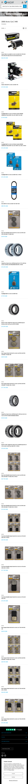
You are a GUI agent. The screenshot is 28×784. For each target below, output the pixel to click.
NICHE (2, 52)
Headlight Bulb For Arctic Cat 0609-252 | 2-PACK (11, 174)
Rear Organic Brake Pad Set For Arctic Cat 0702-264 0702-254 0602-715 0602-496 (13, 354)
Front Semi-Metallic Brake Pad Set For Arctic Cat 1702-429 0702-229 (13, 597)
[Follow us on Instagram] (5, 756)
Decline (13, 777)
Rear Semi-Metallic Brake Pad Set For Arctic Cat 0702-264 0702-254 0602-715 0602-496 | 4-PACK (13, 476)
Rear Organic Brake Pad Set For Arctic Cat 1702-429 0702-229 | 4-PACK (13, 689)
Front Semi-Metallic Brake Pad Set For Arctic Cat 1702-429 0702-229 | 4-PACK (13, 537)
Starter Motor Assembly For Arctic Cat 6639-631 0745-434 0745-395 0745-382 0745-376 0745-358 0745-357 (13, 55)
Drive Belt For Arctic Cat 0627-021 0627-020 (10, 203)
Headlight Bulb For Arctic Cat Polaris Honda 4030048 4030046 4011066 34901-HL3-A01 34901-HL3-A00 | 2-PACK (13, 145)
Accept (13, 773)
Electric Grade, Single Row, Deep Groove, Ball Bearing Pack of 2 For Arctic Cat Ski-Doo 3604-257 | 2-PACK (14, 445)
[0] (25, 2)
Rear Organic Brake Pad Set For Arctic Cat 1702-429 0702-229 (13, 628)
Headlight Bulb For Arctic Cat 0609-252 (9, 293)
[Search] (25, 6)
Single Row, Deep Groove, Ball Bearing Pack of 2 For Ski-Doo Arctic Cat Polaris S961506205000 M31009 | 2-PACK (13, 264)
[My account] (22, 2)
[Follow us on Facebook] (2, 756)
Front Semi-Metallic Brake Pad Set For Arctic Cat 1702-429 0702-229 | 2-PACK (13, 567)
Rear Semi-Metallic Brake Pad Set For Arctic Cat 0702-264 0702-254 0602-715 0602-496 (13, 233)
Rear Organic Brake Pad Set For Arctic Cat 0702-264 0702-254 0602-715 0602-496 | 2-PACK (13, 384)
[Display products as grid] (23, 28)
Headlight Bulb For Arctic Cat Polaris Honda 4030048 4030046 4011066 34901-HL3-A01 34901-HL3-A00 (12, 114)
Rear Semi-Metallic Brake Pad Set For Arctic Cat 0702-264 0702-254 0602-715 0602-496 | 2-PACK (13, 506)
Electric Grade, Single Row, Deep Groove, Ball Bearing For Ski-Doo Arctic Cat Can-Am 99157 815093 (13, 323)
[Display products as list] (26, 28)
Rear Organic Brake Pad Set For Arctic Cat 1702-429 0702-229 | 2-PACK (13, 719)
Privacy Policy (11, 769)
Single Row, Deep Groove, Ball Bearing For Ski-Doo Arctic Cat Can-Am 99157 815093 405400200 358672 (13, 415)
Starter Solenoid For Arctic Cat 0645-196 (9, 84)
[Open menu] (2, 2)
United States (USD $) (6, 748)
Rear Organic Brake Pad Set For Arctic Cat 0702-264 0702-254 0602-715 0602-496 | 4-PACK (13, 658)
